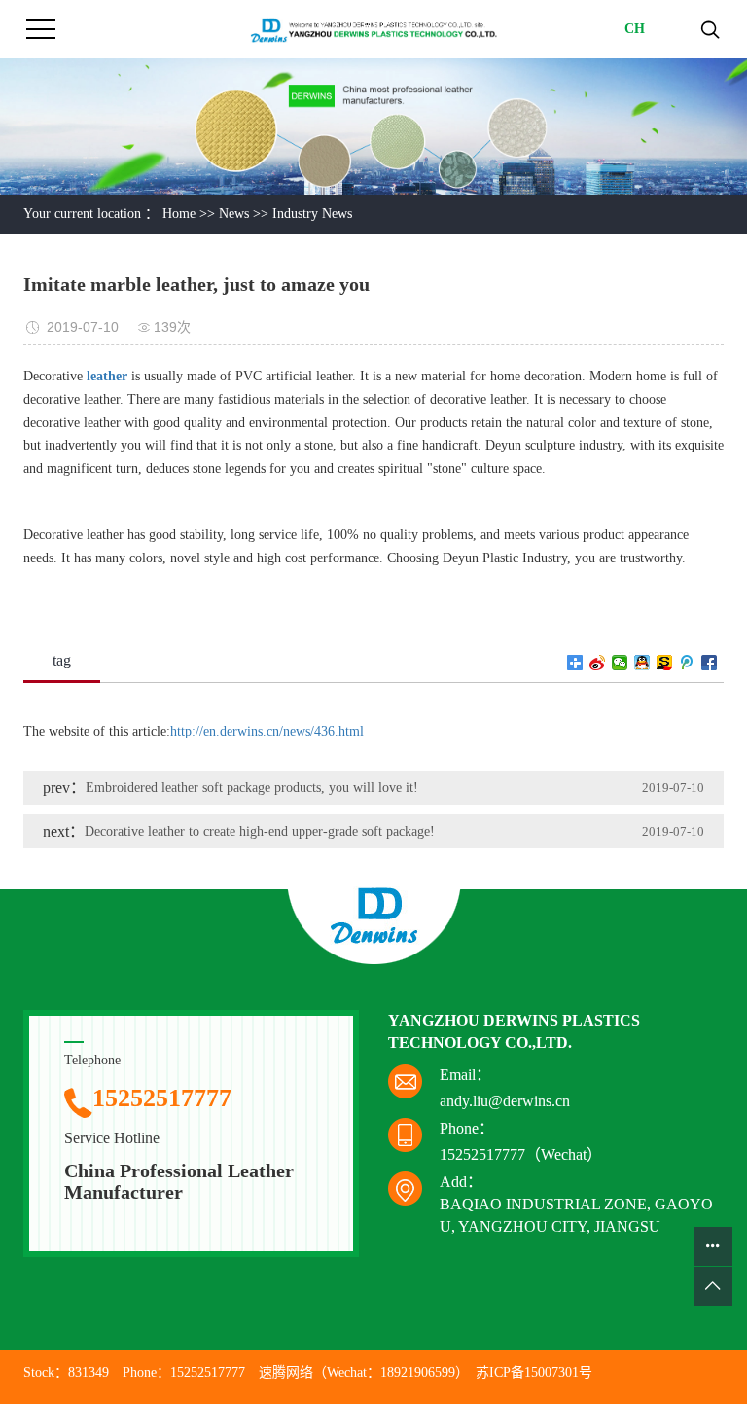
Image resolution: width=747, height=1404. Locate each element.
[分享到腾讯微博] (687, 662)
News (234, 213)
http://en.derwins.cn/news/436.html (267, 731)
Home (179, 213)
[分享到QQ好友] (642, 662)
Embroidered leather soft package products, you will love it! (252, 787)
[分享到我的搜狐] (665, 662)
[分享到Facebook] (709, 662)
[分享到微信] (620, 662)
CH (634, 28)
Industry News (312, 213)
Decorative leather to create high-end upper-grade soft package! (260, 831)
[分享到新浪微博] (597, 662)
